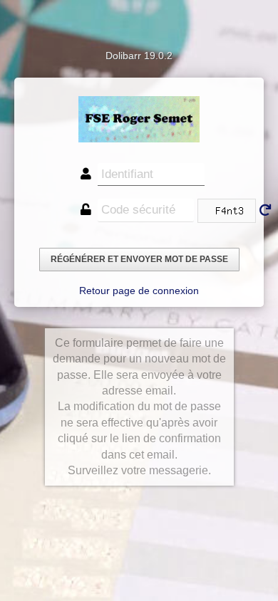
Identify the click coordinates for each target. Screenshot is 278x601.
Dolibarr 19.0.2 (139, 55)
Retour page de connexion (139, 290)
